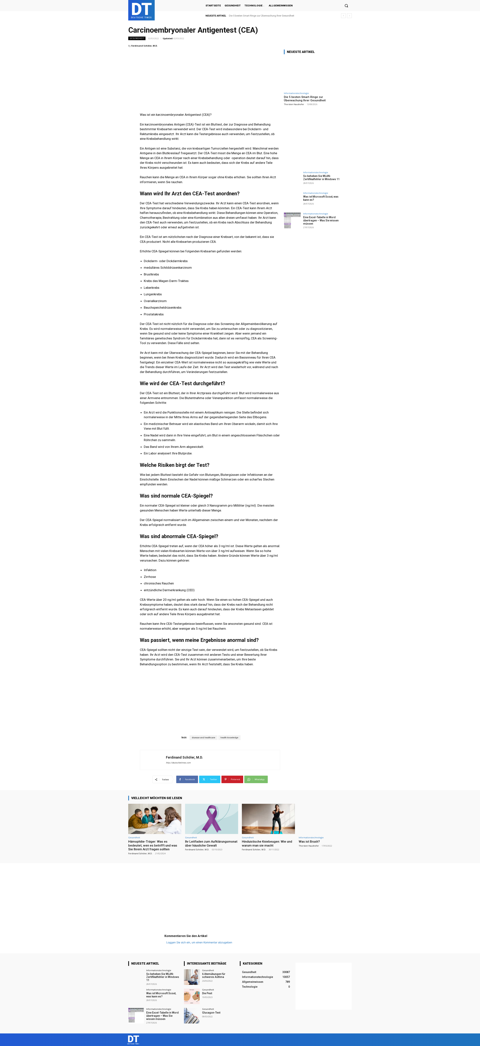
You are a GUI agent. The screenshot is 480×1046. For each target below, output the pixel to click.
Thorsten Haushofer (294, 104)
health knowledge (229, 737)
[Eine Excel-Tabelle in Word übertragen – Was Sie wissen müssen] (292, 221)
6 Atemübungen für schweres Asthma (213, 975)
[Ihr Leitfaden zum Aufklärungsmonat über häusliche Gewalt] (211, 819)
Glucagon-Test (211, 1012)
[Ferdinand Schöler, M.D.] (153, 760)
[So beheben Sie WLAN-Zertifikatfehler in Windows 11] (292, 179)
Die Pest (207, 993)
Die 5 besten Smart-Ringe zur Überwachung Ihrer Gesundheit (261, 15)
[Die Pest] (192, 996)
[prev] (343, 15)
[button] (346, 5)
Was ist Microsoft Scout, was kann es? (161, 995)
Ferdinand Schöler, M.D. (144, 45)
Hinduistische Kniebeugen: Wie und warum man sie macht (267, 843)
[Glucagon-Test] (192, 1015)
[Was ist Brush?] (325, 819)
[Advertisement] (210, 73)
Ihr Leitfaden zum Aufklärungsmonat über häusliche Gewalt (211, 843)
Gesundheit (137, 38)
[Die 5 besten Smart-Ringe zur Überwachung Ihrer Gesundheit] (312, 74)
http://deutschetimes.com (178, 763)
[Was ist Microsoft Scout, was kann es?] (292, 200)
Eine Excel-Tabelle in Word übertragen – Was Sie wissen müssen (321, 220)
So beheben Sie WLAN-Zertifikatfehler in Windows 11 (321, 177)
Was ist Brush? (309, 841)
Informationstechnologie (296, 93)
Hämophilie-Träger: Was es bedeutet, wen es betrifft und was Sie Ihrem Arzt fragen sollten (152, 845)
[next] (349, 15)
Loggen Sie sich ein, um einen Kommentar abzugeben (199, 942)
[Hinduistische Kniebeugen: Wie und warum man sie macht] (268, 819)
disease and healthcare (203, 737)
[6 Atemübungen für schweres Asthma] (192, 977)
